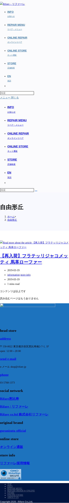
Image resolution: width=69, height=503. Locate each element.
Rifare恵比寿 (9, 398)
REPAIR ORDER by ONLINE (21, 490)
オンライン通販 (11, 447)
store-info (25, 275)
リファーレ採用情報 (15, 463)
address (5, 338)
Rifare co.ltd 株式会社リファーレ (24, 414)
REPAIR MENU (14, 488)
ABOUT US (13, 497)
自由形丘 (12, 220)
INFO (10, 486)
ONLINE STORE (15, 495)
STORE (10, 493)
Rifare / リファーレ (14, 406)
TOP (9, 484)
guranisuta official (13, 430)
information (13, 275)
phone (4, 375)
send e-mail (8, 359)
